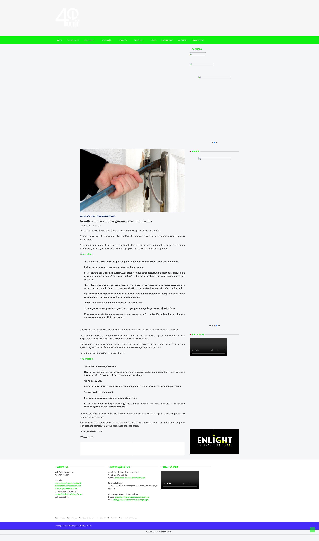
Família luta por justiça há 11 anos (100, 447)
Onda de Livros (198, 40)
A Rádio (114, 518)
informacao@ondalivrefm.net (68, 483)
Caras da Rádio (167, 40)
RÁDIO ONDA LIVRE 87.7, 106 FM (79, 526)
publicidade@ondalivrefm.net (68, 486)
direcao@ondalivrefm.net (66, 488)
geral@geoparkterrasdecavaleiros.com (132, 497)
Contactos (182, 40)
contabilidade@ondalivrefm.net (68, 494)
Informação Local (87, 216)
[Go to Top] (312, 529)
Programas (138, 40)
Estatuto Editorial (102, 518)
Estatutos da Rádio (86, 518)
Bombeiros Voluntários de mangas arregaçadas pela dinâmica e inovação (157, 448)
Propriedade (59, 518)
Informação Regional (105, 216)
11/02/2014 (85, 226)
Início (59, 40)
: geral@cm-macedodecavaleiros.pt (129, 478)
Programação (72, 518)
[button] (212, 142)
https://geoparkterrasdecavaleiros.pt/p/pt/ (131, 500)
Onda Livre (97, 226)
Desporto (123, 40)
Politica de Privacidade (127, 518)
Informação (106, 40)
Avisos (153, 40)
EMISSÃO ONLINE (73, 40)
